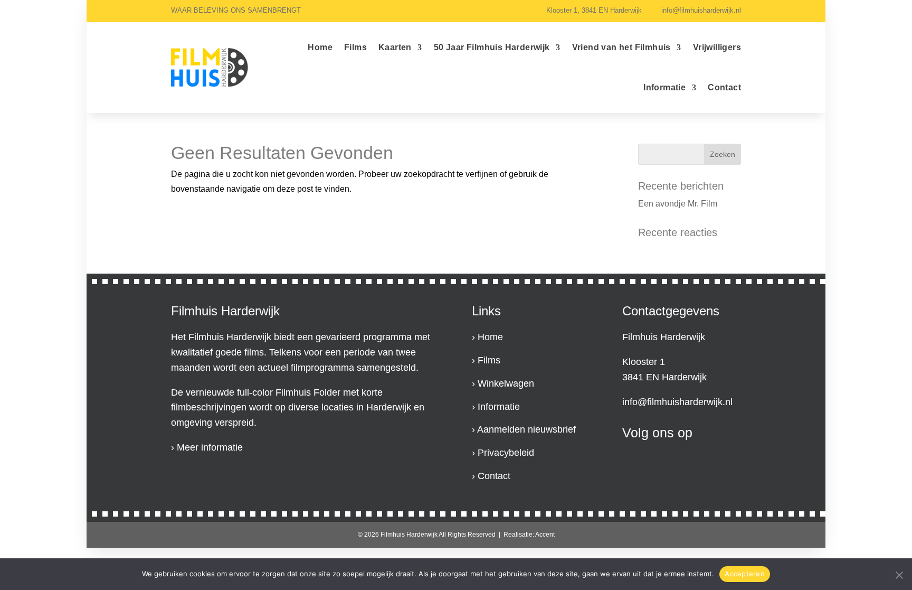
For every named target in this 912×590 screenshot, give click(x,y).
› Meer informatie (207, 447)
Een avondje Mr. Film (677, 203)
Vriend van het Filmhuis (621, 47)
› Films (486, 360)
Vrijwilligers (717, 47)
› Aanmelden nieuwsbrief (524, 429)
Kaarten (395, 47)
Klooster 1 (643, 362)
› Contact (491, 476)
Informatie (664, 87)
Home (320, 47)
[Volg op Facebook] (626, 459)
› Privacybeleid (503, 452)
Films (355, 47)
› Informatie (496, 406)
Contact (724, 87)
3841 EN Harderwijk (664, 377)
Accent (545, 534)
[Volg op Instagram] (655, 459)
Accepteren (745, 573)
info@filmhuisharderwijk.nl (677, 402)
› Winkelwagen (503, 383)
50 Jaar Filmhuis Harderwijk (492, 47)
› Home (487, 337)
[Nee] (899, 574)
